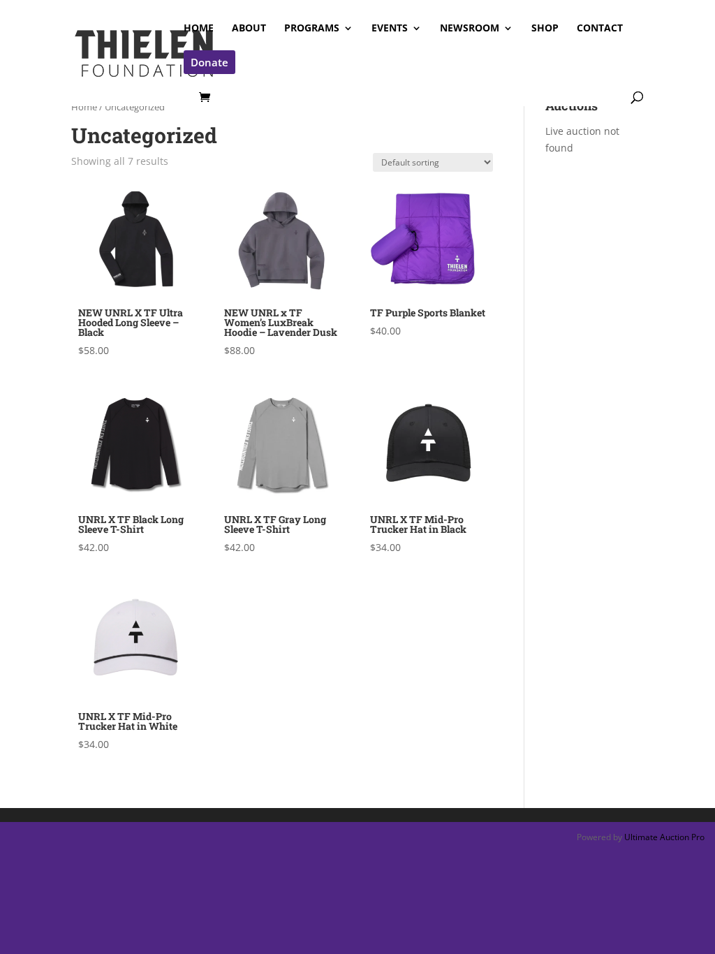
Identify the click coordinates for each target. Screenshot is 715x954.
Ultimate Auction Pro (664, 837)
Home (84, 107)
